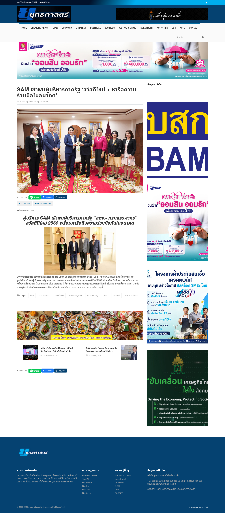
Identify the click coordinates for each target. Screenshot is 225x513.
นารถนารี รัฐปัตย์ (75, 295)
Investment (120, 478)
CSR (174, 27)
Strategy (86, 485)
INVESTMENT (146, 27)
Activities (119, 482)
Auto (117, 489)
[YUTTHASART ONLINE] (44, 14)
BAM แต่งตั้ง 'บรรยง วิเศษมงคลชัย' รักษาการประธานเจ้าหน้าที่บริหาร (101, 349)
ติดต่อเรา (119, 493)
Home (24, 27)
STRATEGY (81, 27)
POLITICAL (95, 27)
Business (87, 493)
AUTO (182, 27)
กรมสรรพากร (44, 295)
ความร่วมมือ (59, 295)
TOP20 (55, 27)
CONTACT (193, 27)
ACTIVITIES (162, 27)
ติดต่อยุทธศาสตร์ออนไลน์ (198, 507)
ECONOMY (67, 27)
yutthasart (44, 101)
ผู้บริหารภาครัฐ (92, 295)
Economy (87, 482)
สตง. (105, 295)
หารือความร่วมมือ (131, 295)
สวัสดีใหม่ (116, 295)
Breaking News (90, 475)
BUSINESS (110, 27)
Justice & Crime (123, 475)
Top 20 (85, 478)
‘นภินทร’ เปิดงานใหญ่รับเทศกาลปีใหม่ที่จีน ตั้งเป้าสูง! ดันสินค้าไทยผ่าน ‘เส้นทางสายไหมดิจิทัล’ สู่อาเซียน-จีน (57, 351)
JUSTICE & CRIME (127, 27)
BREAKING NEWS (39, 27)
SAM (32, 295)
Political (86, 489)
